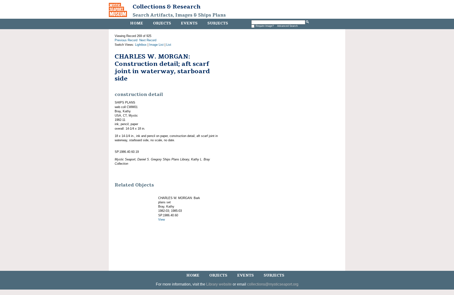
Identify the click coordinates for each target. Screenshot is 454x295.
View (161, 219)
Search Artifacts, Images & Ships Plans (179, 15)
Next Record (147, 40)
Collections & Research (167, 6)
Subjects (217, 23)
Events (189, 23)
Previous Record (126, 40)
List (168, 44)
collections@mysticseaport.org (272, 284)
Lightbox (141, 44)
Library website (219, 284)
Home (136, 23)
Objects (162, 23)
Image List (156, 44)
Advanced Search (287, 25)
